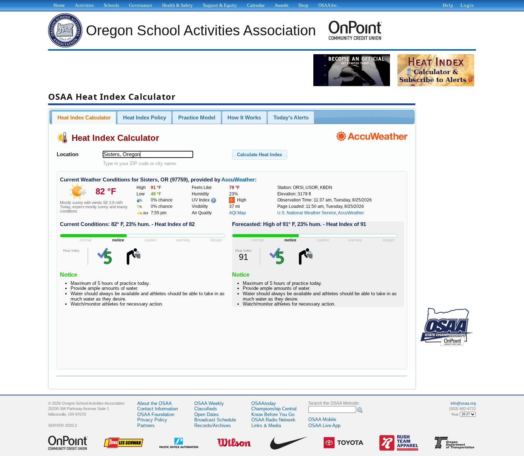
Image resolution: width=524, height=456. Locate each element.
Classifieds (205, 408)
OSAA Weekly (209, 403)
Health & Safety (177, 5)
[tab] (84, 117)
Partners (146, 425)
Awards (281, 5)
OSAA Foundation (155, 414)
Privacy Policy (152, 419)
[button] (259, 155)
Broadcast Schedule (215, 419)
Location (67, 154)
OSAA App (324, 425)
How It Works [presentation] (244, 118)
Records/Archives (212, 425)
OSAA (263, 403)
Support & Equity (220, 5)
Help (448, 5)
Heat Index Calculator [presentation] (84, 118)
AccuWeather (238, 180)
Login (467, 5)
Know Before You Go (272, 414)
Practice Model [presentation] (196, 118)
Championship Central (274, 408)
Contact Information (157, 408)
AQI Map (237, 212)
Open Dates (206, 414)
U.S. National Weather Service (306, 212)
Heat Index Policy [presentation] (144, 118)
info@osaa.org (463, 403)
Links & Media (266, 425)
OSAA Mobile (322, 419)
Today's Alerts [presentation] (291, 118)
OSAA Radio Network (273, 419)
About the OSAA (154, 403)
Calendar (255, 5)
